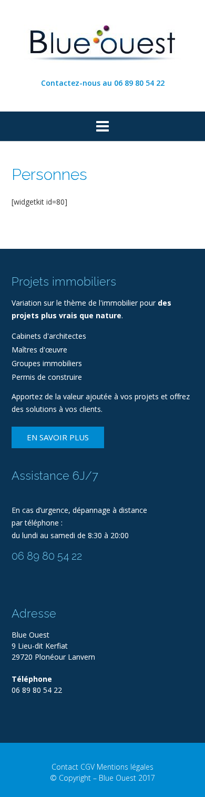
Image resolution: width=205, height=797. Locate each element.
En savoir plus (58, 437)
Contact (65, 767)
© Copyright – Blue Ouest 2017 (102, 778)
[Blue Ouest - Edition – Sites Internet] (102, 39)
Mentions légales (125, 767)
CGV (87, 767)
